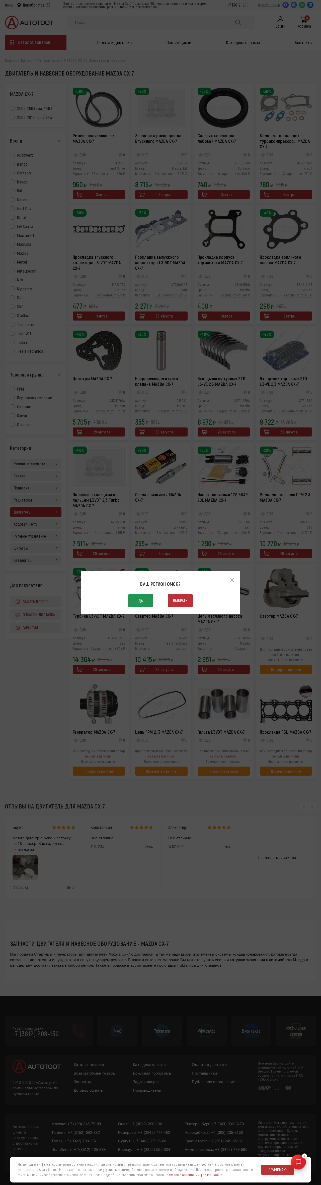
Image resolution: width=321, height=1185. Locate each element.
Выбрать (180, 600)
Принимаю (278, 1169)
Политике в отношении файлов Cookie (193, 1175)
